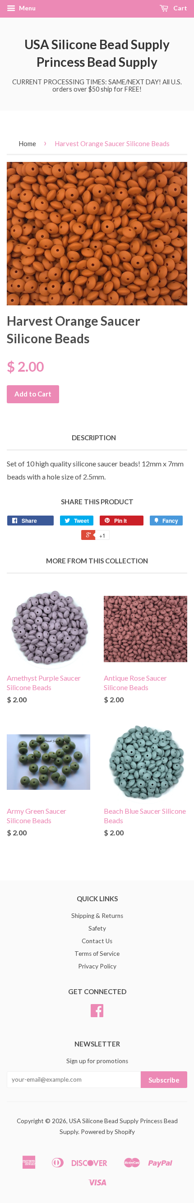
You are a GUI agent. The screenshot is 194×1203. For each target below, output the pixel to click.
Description (94, 437)
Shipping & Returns (97, 915)
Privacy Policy (97, 966)
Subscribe (164, 1080)
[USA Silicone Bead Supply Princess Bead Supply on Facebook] (97, 1013)
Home (27, 143)
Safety (97, 928)
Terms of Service (97, 953)
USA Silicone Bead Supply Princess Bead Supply (97, 53)
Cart (179, 8)
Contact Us (97, 941)
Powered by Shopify (108, 1131)
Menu (27, 8)
